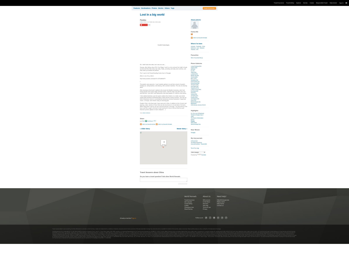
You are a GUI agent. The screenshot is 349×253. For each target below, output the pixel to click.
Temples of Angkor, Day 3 (197, 115)
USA (197, 49)
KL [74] (192, 71)
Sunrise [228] (194, 77)
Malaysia (202, 48)
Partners (205, 203)
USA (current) (194, 141)
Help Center (333, 3)
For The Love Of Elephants (197, 113)
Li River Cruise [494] (196, 89)
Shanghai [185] (194, 84)
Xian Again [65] (194, 86)
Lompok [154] (194, 74)
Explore (298, 3)
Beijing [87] (193, 103)
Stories (305, 3)
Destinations (146, 8)
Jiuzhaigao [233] (195, 98)
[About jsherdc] (194, 28)
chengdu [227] (194, 95)
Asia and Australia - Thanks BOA (199, 144)
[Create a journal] (209, 8)
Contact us (220, 205)
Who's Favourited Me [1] (197, 58)
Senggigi (193, 132)
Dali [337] (193, 92)
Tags (172, 8)
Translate (203, 155)
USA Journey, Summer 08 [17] (198, 105)
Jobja (192, 116)
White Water (194, 122)
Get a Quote (188, 202)
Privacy (205, 209)
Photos (154, 8)
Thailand (193, 49)
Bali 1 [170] (193, 78)
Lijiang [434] (194, 94)
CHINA (141, 22)
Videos (167, 8)
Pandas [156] (194, 97)
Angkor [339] (194, 67)
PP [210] (193, 69)
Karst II (192, 119)
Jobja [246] (193, 72)
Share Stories (188, 209)
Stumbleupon (150, 121)
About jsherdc (196, 20)
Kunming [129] (194, 91)
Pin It (155, 120)
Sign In (341, 3)
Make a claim (221, 202)
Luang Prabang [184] (196, 66)
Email (143, 121)
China (203, 46)
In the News (206, 202)
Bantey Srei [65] (195, 75)
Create (312, 3)
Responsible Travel (321, 3)
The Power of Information (197, 118)
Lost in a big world (152, 14)
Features (137, 8)
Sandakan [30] (194, 80)
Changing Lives (189, 207)
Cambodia (198, 46)
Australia (193, 46)
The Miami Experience (196, 142)
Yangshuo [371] (195, 88)
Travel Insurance (279, 3)
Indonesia (193, 48)
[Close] (164, 142)
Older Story (145, 129)
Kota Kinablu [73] (195, 81)
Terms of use (207, 207)
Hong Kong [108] (195, 83)
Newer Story (182, 129)
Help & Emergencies (223, 200)
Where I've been (196, 44)
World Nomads (9, 3)
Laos (198, 48)
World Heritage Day (196, 124)
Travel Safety (290, 3)
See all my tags (195, 148)
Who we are (206, 200)
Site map (205, 205)
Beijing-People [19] (195, 102)
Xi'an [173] (193, 100)
